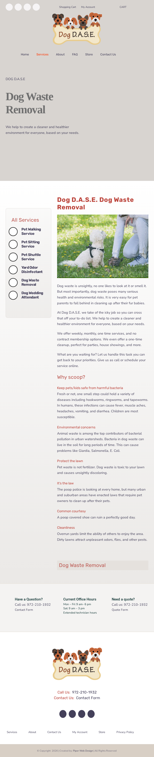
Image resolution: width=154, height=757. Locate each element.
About (32, 732)
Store (102, 732)
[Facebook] (62, 714)
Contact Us (54, 732)
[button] (124, 54)
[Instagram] (72, 714)
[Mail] (91, 714)
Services (12, 732)
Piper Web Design (83, 751)
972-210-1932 (39, 604)
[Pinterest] (81, 714)
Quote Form (120, 610)
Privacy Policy (125, 732)
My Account (79, 732)
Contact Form (24, 610)
